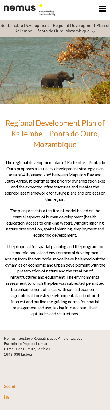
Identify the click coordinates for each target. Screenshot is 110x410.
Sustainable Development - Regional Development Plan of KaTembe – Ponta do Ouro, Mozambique (55, 28)
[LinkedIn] (6, 397)
